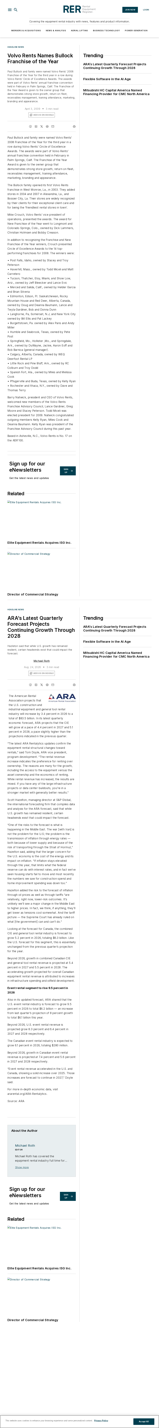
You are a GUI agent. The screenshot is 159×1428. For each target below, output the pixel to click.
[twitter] (41, 126)
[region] (79, 1421)
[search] (15, 9)
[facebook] (30, 126)
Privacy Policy (101, 1420)
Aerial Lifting (79, 30)
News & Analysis (56, 30)
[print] (74, 126)
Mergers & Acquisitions (26, 30)
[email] (52, 126)
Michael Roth (42, 660)
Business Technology (106, 30)
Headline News (15, 47)
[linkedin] (36, 126)
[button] (9, 9)
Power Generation (136, 30)
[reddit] (47, 126)
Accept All (144, 1421)
